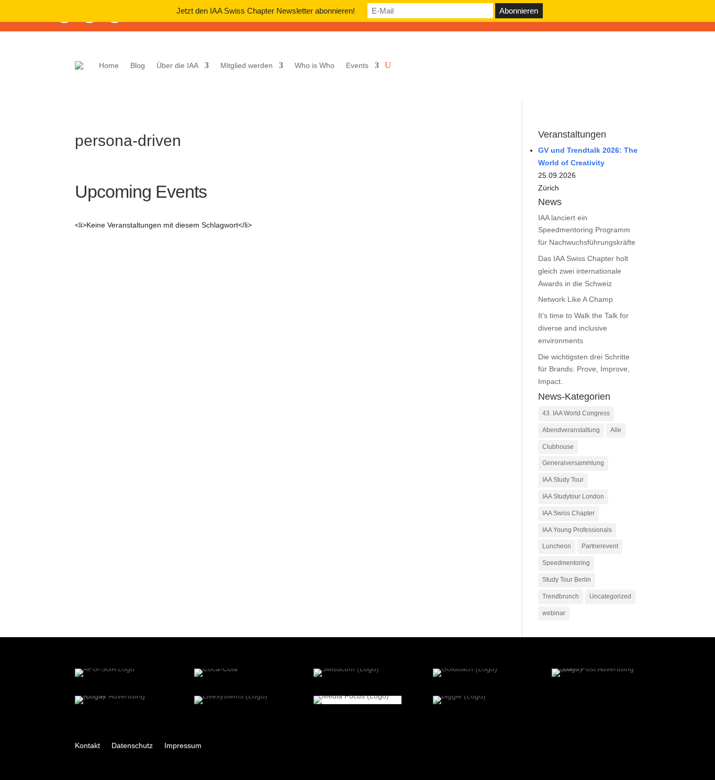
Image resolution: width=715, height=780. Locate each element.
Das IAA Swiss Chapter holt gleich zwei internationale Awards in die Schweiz (583, 271)
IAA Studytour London (573, 496)
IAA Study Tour (563, 479)
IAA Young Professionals (577, 530)
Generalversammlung (573, 463)
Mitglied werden (246, 65)
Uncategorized (610, 596)
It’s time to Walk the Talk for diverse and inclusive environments (583, 328)
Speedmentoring (566, 563)
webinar (553, 613)
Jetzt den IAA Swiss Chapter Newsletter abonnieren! (265, 10)
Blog (137, 65)
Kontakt (87, 746)
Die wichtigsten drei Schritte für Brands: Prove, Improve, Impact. (584, 369)
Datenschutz (132, 746)
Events (357, 65)
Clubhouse (558, 446)
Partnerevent (600, 546)
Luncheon (556, 546)
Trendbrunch (560, 596)
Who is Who (314, 65)
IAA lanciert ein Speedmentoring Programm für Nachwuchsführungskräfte (586, 230)
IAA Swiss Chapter (568, 513)
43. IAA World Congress (576, 413)
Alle (615, 430)
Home (109, 65)
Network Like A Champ (575, 299)
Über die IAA (177, 65)
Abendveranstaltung (571, 430)
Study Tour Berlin (566, 579)
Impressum (183, 746)
